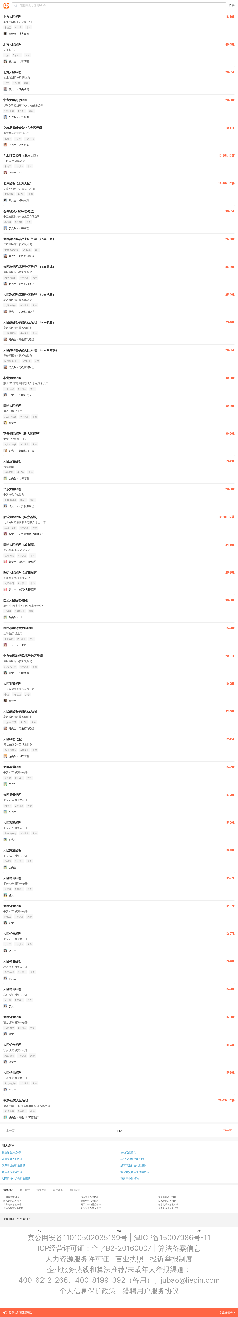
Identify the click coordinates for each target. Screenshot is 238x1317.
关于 (198, 1230)
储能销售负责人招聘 (91, 1208)
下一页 (227, 1130)
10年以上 (20, 611)
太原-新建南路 (11, 249)
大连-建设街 (10, 1083)
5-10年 (18, 27)
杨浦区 (7, 861)
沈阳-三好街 (10, 305)
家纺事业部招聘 (129, 1178)
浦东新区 (8, 472)
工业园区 (8, 194)
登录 (232, 5)
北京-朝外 (9, 110)
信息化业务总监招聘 (168, 1208)
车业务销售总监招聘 (132, 1159)
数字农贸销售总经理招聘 (134, 1172)
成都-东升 (9, 583)
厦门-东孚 (9, 1111)
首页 (39, 1230)
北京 (6, 55)
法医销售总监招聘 (90, 1196)
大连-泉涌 (9, 1055)
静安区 (7, 916)
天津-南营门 (10, 277)
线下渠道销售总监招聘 (133, 1165)
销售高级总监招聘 (12, 1172)
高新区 (7, 138)
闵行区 (7, 805)
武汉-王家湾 (10, 527)
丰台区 (7, 27)
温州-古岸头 (10, 749)
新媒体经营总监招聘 (13, 1208)
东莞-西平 (9, 1027)
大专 (27, 55)
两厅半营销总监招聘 (91, 1204)
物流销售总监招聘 (12, 1152)
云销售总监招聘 (11, 1196)
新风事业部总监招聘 (13, 1165)
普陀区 (7, 777)
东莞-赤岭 (9, 972)
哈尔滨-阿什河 (11, 360)
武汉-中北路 (10, 416)
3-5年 (23, 499)
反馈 (119, 1230)
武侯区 (7, 611)
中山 (6, 694)
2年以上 (19, 166)
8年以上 (22, 555)
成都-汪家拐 (10, 444)
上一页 (10, 1130)
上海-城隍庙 (10, 499)
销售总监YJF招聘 (12, 1159)
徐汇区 (7, 944)
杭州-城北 (9, 555)
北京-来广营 (10, 666)
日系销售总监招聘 (167, 1200)
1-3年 (18, 138)
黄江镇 (7, 999)
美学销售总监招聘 (167, 1196)
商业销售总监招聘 (12, 1204)
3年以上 (24, 444)
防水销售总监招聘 (12, 1200)
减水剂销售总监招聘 (168, 1204)
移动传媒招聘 (128, 1152)
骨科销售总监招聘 (90, 1200)
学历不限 (29, 138)
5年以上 (17, 55)
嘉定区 (7, 221)
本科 (28, 27)
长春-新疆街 (10, 333)
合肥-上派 (9, 388)
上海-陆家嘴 (10, 833)
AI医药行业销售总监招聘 (16, 1178)
